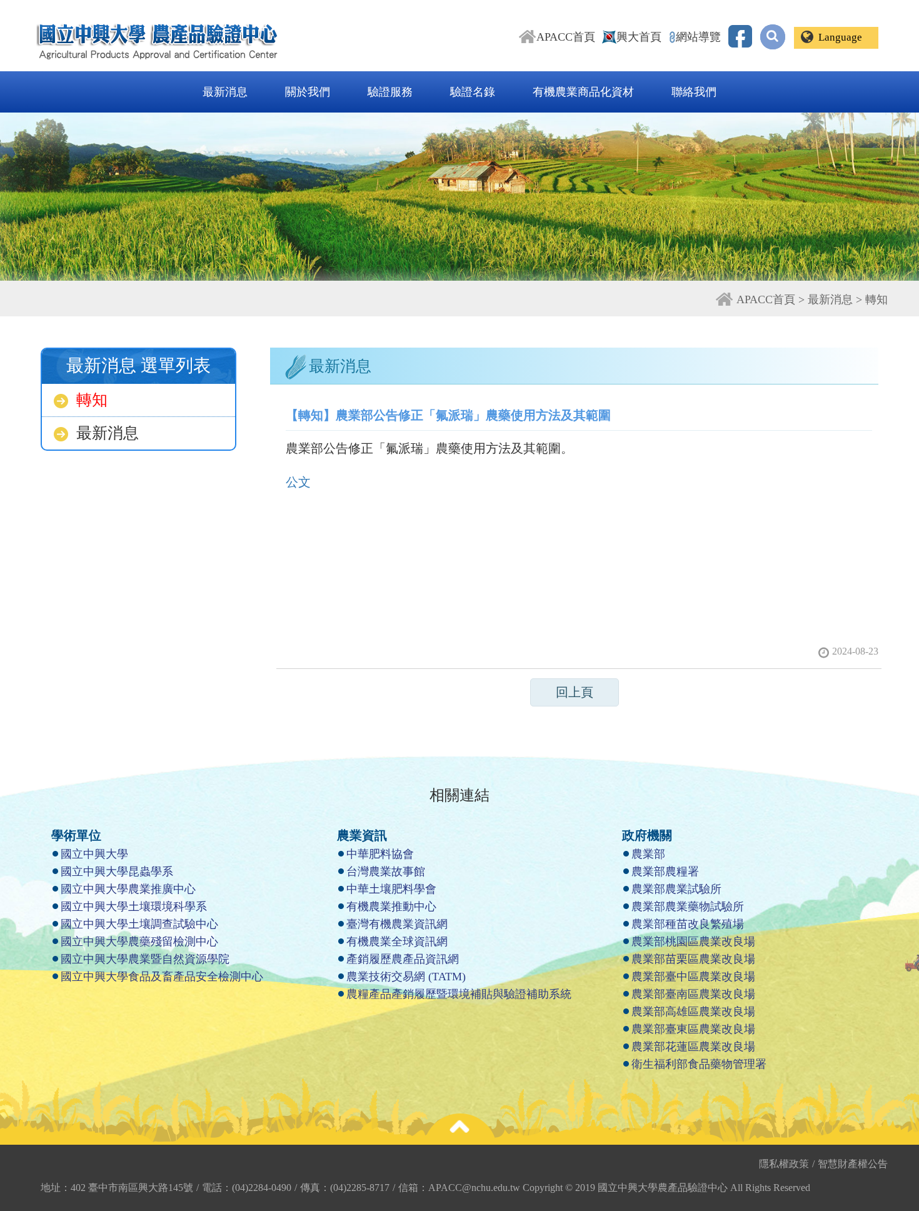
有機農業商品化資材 (583, 92)
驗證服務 (390, 92)
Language (840, 37)
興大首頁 (638, 37)
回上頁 (574, 692)
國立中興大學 (94, 854)
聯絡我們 (693, 92)
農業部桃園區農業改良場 (693, 941)
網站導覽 (698, 37)
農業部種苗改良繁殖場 (687, 924)
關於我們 (307, 92)
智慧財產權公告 (853, 1163)
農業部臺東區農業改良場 (693, 1029)
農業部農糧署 (665, 871)
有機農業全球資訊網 (397, 941)
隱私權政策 (787, 1163)
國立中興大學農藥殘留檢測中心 (139, 941)
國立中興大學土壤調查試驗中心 (139, 924)
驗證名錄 (472, 92)
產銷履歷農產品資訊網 (402, 959)
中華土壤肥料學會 (391, 889)
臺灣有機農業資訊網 (397, 924)
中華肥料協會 (380, 854)
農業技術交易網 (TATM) (406, 976)
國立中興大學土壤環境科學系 (134, 906)
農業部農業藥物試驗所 (687, 906)
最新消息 (225, 92)
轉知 (92, 399)
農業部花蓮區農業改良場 (693, 1046)
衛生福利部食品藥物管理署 (698, 1064)
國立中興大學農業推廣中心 (128, 889)
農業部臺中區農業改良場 (693, 976)
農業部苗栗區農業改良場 (693, 959)
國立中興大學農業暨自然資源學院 (145, 959)
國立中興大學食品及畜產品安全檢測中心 (162, 976)
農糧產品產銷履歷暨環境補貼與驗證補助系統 (458, 994)
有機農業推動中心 (391, 906)
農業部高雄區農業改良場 (693, 1011)
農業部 (648, 854)
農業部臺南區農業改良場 (693, 994)
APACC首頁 (565, 37)
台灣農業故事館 (385, 871)
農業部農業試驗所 (676, 889)
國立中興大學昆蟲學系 (117, 871)
